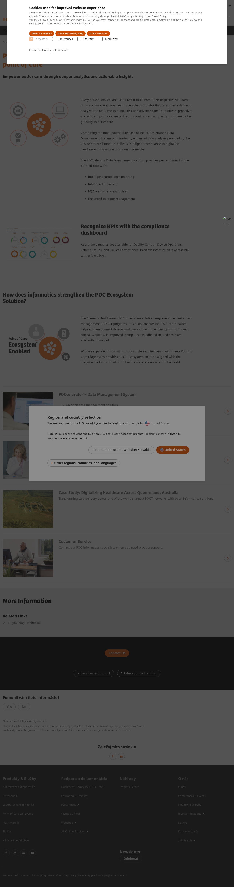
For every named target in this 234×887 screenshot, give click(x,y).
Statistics (89, 39)
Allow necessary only (70, 33)
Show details (61, 50)
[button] (227, 220)
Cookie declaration (40, 50)
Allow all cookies (42, 33)
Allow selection (98, 33)
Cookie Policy (158, 16)
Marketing (111, 39)
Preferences (66, 39)
